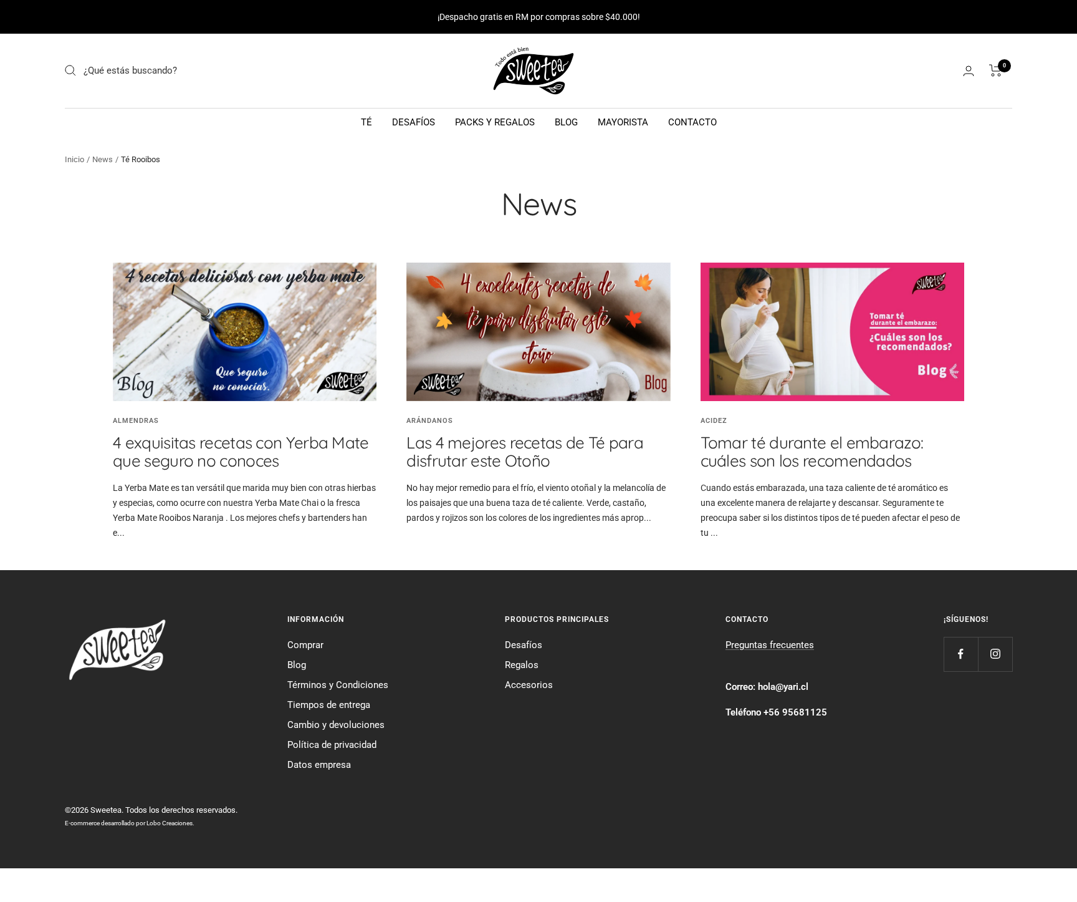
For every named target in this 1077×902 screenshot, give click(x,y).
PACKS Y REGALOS (495, 122)
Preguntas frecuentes (769, 645)
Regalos (521, 665)
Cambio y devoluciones (336, 724)
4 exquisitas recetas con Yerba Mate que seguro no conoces (241, 451)
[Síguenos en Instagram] (995, 654)
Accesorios (529, 685)
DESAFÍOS (413, 122)
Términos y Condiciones (337, 685)
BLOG (566, 122)
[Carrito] (995, 70)
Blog (296, 665)
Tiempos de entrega (328, 704)
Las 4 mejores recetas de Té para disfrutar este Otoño (524, 451)
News (102, 159)
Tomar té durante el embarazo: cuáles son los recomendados (812, 451)
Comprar (305, 645)
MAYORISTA (623, 122)
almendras (136, 421)
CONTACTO (692, 122)
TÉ (366, 122)
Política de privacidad (331, 744)
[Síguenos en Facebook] (961, 654)
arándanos (429, 421)
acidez (714, 421)
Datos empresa (319, 764)
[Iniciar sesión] (968, 70)
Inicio (74, 159)
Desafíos (523, 645)
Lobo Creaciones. (170, 823)
